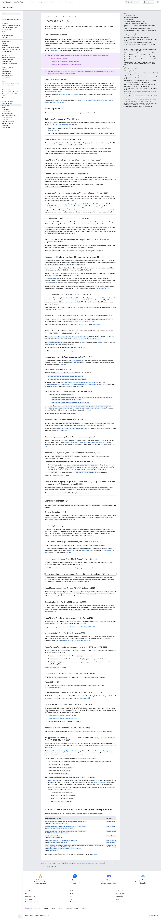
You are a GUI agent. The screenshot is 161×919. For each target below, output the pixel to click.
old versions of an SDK (102, 288)
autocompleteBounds (51, 840)
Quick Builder (70, 550)
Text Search (104, 751)
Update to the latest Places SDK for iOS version (62, 715)
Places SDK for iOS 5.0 (63, 685)
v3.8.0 (88, 410)
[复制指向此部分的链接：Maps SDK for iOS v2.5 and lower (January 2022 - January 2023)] (95, 618)
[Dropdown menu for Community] (73, 2)
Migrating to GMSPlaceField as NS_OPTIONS (80, 321)
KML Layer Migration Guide (63, 125)
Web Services (73, 901)
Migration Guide (59, 596)
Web (71, 899)
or (72, 428)
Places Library (85, 550)
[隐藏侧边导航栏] (20, 916)
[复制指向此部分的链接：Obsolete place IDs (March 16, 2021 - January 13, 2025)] (88, 602)
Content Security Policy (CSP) (69, 298)
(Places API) (72, 442)
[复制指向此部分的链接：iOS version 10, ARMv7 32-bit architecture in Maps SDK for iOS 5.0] (97, 674)
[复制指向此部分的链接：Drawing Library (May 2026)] (67, 512)
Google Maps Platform (61, 16)
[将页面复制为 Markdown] (67, 21)
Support (118, 899)
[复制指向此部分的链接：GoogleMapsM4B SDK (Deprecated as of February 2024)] (90, 218)
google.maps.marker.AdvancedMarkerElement (78, 204)
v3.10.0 (81, 324)
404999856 (86, 167)
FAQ (26, 893)
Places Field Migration (54, 475)
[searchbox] (11, 14)
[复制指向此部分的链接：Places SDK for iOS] (61, 682)
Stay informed (54, 51)
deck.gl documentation (90, 153)
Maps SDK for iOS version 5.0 (57, 677)
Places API (50, 751)
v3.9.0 (56, 363)
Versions (47, 283)
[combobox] (133, 2)
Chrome (53, 908)
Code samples (107, 550)
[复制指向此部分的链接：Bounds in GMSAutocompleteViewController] (74, 369)
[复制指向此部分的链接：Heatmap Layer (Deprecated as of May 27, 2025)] (84, 140)
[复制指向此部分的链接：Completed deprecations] (69, 501)
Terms (26, 915)
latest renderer (65, 165)
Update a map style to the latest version (59, 568)
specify (62, 627)
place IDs (71, 605)
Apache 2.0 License (46, 863)
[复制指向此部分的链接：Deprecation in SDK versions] (68, 80)
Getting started (29, 899)
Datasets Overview (53, 130)
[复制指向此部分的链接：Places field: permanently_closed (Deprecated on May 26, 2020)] (96, 437)
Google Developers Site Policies (68, 863)
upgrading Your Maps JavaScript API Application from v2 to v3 (73, 641)
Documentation (49, 2)
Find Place (55, 753)
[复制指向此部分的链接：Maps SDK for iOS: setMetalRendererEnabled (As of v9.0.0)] (92, 174)
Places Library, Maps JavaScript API (67, 751)
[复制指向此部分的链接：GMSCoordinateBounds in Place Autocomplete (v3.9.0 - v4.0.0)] (93, 357)
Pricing (40, 2)
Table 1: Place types (100, 782)
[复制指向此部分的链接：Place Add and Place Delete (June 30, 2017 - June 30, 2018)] (91, 728)
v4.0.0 (66, 319)
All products (85, 908)
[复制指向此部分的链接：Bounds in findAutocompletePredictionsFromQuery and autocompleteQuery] (94, 391)
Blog (60, 2)
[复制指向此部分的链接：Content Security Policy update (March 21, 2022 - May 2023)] (92, 295)
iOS (71, 896)
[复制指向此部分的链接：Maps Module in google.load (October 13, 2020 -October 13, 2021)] (97, 588)
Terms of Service (120, 901)
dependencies (97, 324)
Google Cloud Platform (72, 908)
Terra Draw (72, 519)
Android (72, 893)
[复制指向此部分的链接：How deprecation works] (68, 35)
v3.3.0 (67, 430)
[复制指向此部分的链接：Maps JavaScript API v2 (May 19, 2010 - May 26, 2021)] (87, 633)
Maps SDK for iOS (98, 100)
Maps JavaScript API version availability (67, 95)
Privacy (31, 915)
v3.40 (46, 446)
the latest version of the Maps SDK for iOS (82, 627)
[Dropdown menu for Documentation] (55, 2)
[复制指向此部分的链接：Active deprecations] (64, 109)
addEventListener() (100, 489)
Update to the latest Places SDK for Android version (63, 718)
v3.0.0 (108, 423)
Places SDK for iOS (58, 102)
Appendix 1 (74, 351)
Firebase (61, 908)
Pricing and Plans (120, 893)
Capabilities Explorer (30, 896)
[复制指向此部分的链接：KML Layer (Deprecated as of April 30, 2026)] (80, 119)
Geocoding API (52, 787)
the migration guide (54, 279)
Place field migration (53, 667)
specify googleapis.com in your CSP (83, 307)
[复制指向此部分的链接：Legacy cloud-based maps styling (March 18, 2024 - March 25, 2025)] (98, 559)
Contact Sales (119, 896)
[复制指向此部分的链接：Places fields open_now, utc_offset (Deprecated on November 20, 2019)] (102, 453)
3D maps (89, 535)
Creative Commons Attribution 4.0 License (87, 862)
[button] (11, 48)
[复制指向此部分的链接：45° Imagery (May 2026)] (64, 526)
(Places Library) (94, 442)
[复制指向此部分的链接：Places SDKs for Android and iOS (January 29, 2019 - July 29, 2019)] (96, 705)
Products (32, 2)
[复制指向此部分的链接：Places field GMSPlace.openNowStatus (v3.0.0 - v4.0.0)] (88, 420)
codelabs (47, 552)
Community (67, 2)
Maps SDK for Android (85, 100)
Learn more (84, 698)
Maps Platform (18, 2)
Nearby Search (52, 780)
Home (46, 16)
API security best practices (32, 901)
